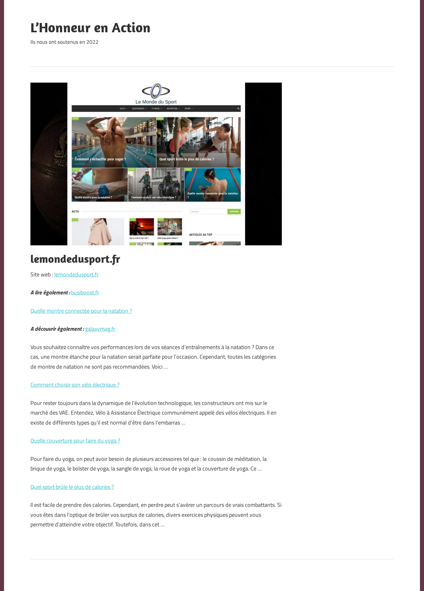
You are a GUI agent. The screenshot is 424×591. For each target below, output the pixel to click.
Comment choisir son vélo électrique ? (75, 384)
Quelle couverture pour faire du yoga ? (75, 440)
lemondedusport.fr (76, 274)
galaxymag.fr (100, 329)
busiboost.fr (85, 292)
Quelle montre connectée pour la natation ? (81, 311)
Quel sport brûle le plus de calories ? (72, 487)
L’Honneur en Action (90, 27)
